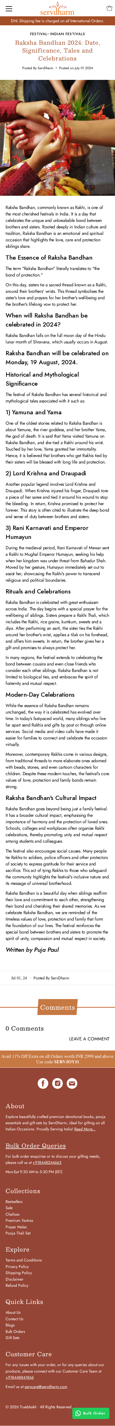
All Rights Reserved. (56, 1407)
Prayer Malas (16, 1227)
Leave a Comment (89, 1039)
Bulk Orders (15, 1331)
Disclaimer (14, 1279)
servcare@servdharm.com (46, 1386)
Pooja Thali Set (18, 1233)
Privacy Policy (17, 1266)
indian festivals (67, 34)
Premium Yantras (19, 1220)
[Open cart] (109, 8)
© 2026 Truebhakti (21, 1407)
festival (38, 34)
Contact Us (14, 1319)
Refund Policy (17, 1285)
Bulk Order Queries (36, 1145)
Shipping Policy (19, 1273)
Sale (9, 1208)
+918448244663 (47, 1162)
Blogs (10, 1325)
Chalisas (13, 1214)
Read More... (84, 1129)
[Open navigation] (8, 8)
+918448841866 (20, 1377)
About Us (13, 1312)
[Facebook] (43, 1084)
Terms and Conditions (24, 1260)
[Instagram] (57, 1084)
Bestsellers (14, 1201)
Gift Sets (13, 1337)
